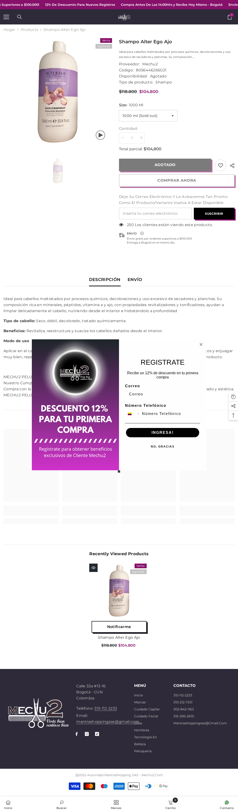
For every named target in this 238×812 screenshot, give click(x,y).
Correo (132, 386)
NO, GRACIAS (163, 446)
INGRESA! (163, 432)
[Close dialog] (201, 344)
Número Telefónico (145, 406)
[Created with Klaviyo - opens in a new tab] (119, 471)
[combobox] (132, 413)
